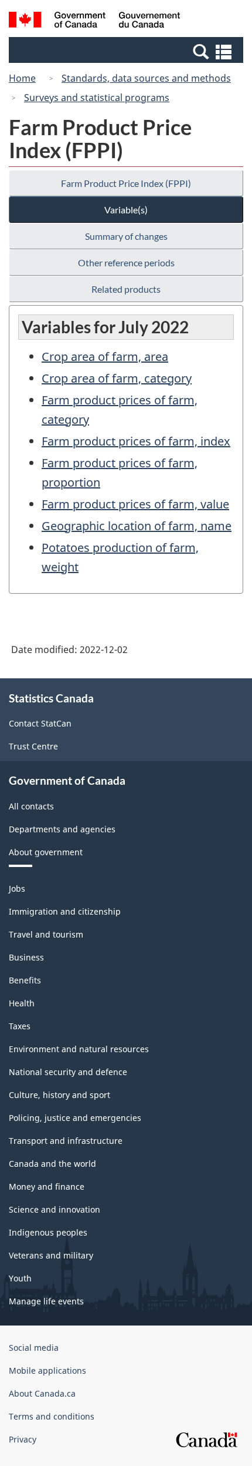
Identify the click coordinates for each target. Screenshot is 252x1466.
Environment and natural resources (79, 1049)
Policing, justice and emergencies (75, 1117)
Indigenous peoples (48, 1232)
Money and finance (46, 1186)
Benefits (25, 980)
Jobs (17, 888)
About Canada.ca (42, 1393)
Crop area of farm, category (117, 378)
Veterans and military (51, 1255)
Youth (20, 1278)
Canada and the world (52, 1163)
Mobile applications (47, 1370)
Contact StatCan (40, 723)
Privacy (22, 1439)
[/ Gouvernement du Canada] (95, 21)
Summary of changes (126, 236)
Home (22, 78)
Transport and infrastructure (65, 1140)
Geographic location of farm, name (136, 526)
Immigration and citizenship (65, 911)
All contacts (31, 806)
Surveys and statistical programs (96, 97)
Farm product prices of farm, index (136, 441)
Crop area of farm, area (105, 356)
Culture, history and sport (59, 1094)
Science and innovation (54, 1209)
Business (26, 957)
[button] (127, 51)
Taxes (19, 1026)
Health (22, 1003)
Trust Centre (33, 746)
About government (46, 852)
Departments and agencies (62, 829)
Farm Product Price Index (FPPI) (126, 183)
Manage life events (46, 1301)
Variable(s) (126, 209)
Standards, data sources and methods (146, 78)
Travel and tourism (46, 934)
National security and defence (68, 1071)
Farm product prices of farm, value (135, 504)
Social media (34, 1347)
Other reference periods (126, 262)
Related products (126, 288)
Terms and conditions (51, 1416)
